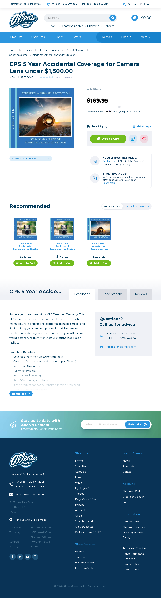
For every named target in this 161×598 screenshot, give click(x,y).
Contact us (109, 161)
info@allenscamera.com (121, 346)
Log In (126, 502)
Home (79, 460)
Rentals (79, 551)
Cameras (80, 471)
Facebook (12, 557)
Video (78, 482)
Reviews (141, 294)
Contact (127, 471)
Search (112, 18)
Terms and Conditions (136, 548)
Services (109, 25)
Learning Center (72, 25)
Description (82, 294)
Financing (93, 25)
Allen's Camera (23, 19)
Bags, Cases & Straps (87, 499)
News (51, 25)
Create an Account (134, 496)
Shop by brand (84, 521)
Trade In (80, 557)
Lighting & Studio (85, 488)
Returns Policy (131, 521)
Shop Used (38, 36)
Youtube (28, 557)
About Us (128, 466)
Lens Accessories (137, 206)
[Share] (133, 139)
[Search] (80, 18)
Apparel (80, 510)
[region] (126, 206)
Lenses (79, 477)
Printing (79, 504)
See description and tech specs (31, 158)
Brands (59, 36)
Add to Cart (110, 139)
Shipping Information (135, 527)
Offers (77, 36)
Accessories (112, 206)
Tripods (79, 493)
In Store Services (85, 562)
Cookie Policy (131, 569)
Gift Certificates (84, 526)
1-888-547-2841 (116, 164)
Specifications (112, 294)
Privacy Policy (131, 564)
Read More (19, 393)
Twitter (20, 557)
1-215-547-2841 (131, 161)
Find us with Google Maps (31, 519)
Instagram (35, 557)
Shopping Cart (131, 491)
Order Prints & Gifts (86, 532)
